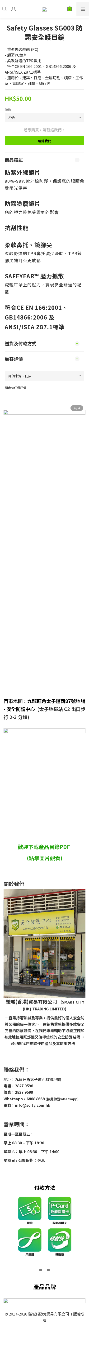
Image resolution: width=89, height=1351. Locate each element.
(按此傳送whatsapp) (62, 1099)
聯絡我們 (44, 140)
